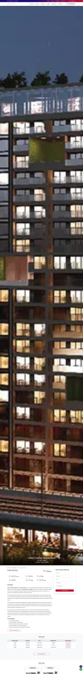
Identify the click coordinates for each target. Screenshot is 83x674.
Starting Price (47, 570)
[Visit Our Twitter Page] (71, 1)
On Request (30, 576)
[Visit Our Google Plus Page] (73, 1)
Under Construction (15, 576)
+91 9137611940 (71, 3)
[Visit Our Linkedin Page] (75, 1)
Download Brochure (15, 630)
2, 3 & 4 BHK (30, 580)
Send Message (65, 590)
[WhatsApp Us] (81, 669)
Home (9, 567)
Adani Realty (14, 567)
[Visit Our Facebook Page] (69, 1)
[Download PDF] (81, 666)
